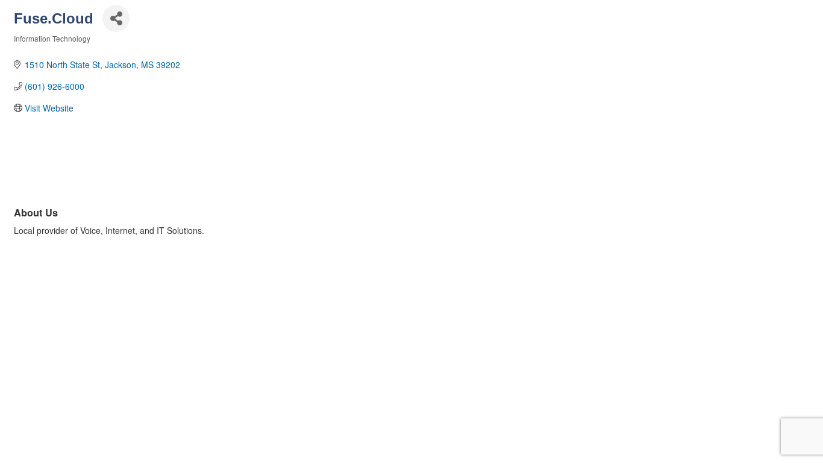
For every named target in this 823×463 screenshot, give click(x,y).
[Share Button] (116, 18)
